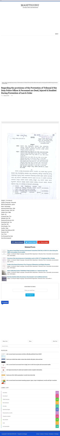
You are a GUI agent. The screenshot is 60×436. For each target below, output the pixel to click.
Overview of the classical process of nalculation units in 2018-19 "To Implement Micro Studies (31, 258)
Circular (4, 406)
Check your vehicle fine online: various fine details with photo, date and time (24, 359)
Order (6, 82)
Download (5, 396)
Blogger (25, 434)
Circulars (5, 392)
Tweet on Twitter (32, 242)
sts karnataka (6, 426)
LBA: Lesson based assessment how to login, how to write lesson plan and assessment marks (28, 364)
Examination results (7, 413)
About (37, 434)
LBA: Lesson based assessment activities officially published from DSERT (24, 354)
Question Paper (6, 409)
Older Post (55, 341)
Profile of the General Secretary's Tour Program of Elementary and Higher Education (28, 264)
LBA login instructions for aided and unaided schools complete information (24, 370)
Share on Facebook (19, 242)
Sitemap (56, 434)
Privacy (46, 434)
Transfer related (6, 416)
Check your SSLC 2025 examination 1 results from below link (20, 375)
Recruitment (6, 402)
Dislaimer (51, 434)
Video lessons (6, 399)
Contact (42, 434)
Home (3, 82)
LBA (4, 423)
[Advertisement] (40, 19)
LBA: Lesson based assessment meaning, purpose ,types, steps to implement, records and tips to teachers (31, 380)
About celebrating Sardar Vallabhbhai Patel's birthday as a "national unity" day (27, 270)
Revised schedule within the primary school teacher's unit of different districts (27, 277)
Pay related (5, 419)
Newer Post (5, 341)
